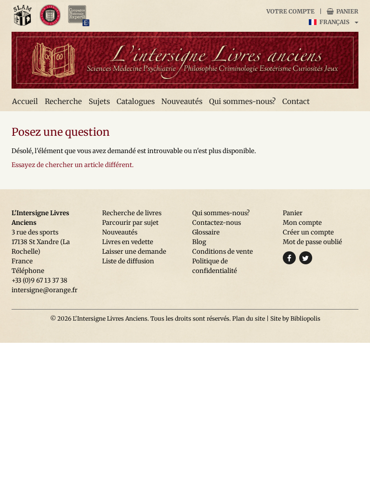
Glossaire (206, 232)
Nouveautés (181, 101)
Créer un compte (308, 232)
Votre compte (290, 11)
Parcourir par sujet (130, 223)
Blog (199, 242)
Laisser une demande (134, 251)
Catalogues (136, 101)
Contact (296, 101)
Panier (346, 11)
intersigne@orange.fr (45, 290)
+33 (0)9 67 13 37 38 (39, 280)
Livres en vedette (127, 242)
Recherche (63, 101)
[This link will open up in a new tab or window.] (24, 16)
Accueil (25, 101)
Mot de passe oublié (312, 242)
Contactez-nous (216, 223)
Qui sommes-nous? (242, 101)
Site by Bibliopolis (295, 318)
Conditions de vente (222, 251)
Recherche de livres (131, 213)
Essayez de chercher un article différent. (72, 165)
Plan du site (248, 318)
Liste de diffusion (128, 261)
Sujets (99, 101)
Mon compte (302, 223)
